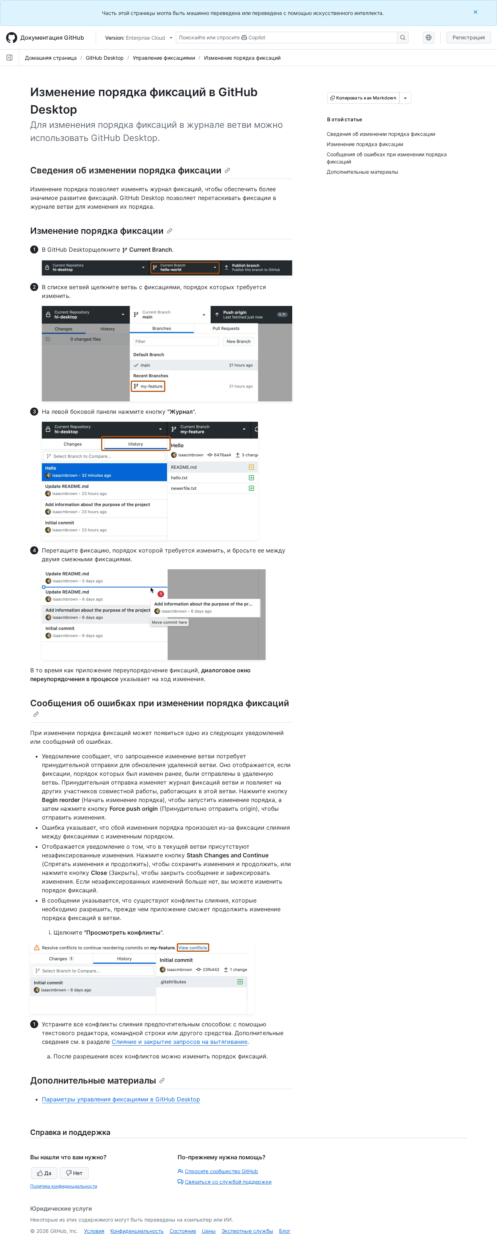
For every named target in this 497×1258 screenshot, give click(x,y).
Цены (209, 1231)
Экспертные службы (247, 1231)
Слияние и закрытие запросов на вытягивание (179, 1041)
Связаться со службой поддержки (228, 1182)
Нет (78, 1173)
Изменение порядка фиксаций (242, 58)
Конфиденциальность (137, 1231)
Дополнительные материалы (93, 1080)
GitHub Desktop (105, 58)
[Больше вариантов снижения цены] (405, 98)
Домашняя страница (51, 58)
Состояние (183, 1231)
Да (47, 1173)
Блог (284, 1231)
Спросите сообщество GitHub (221, 1171)
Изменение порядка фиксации (97, 230)
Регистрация (469, 37)
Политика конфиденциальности (63, 1186)
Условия (94, 1231)
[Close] (476, 12)
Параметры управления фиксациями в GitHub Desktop (121, 1099)
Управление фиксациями (164, 58)
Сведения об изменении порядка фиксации (126, 170)
